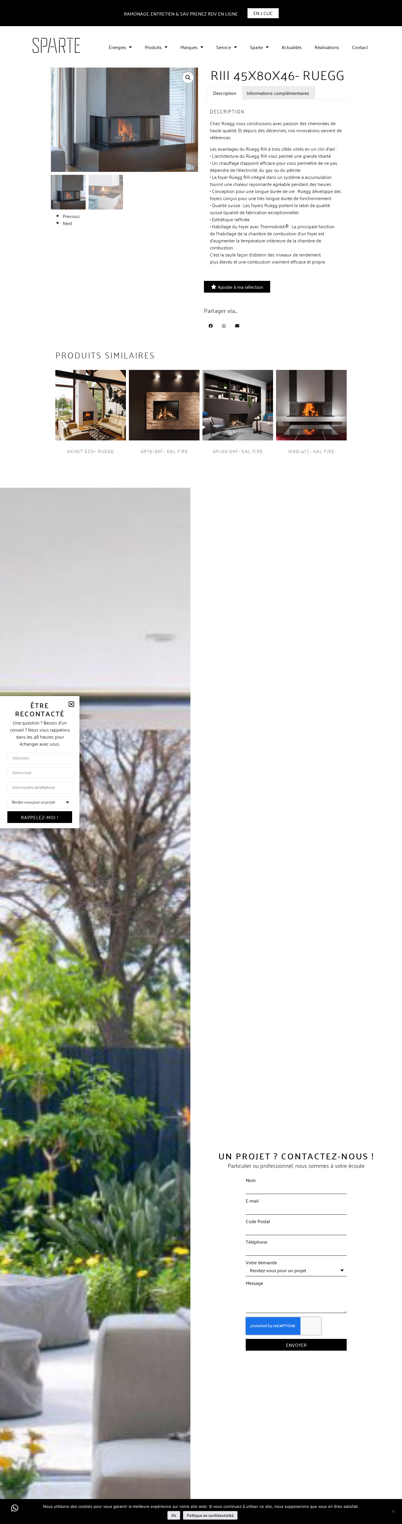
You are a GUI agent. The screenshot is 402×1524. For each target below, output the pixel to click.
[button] (188, 77)
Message (254, 1282)
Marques (188, 47)
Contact (360, 47)
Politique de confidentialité (210, 1515)
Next (67, 223)
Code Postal (258, 1221)
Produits (153, 47)
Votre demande (261, 1262)
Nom (251, 1180)
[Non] (393, 1510)
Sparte (256, 47)
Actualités (292, 47)
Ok (173, 1515)
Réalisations (327, 47)
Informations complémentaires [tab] (278, 93)
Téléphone (256, 1241)
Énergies (117, 47)
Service (223, 47)
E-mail (252, 1200)
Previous (71, 216)
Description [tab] (224, 93)
